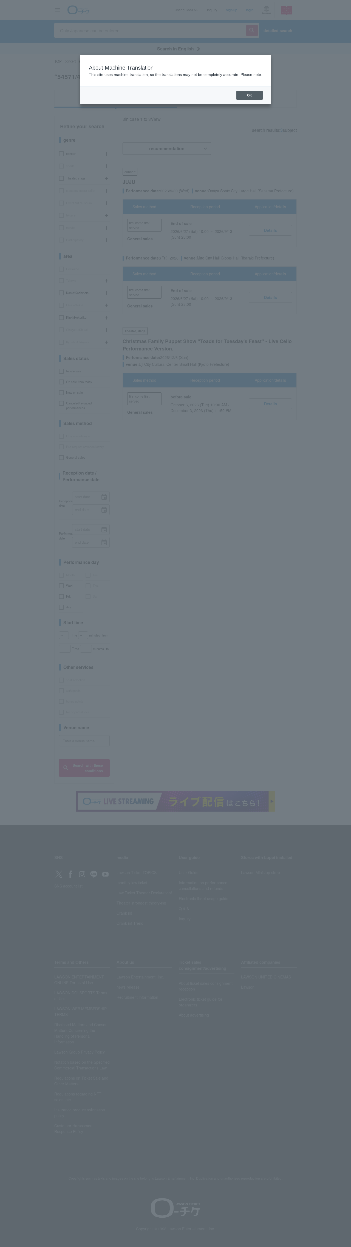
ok (249, 95)
